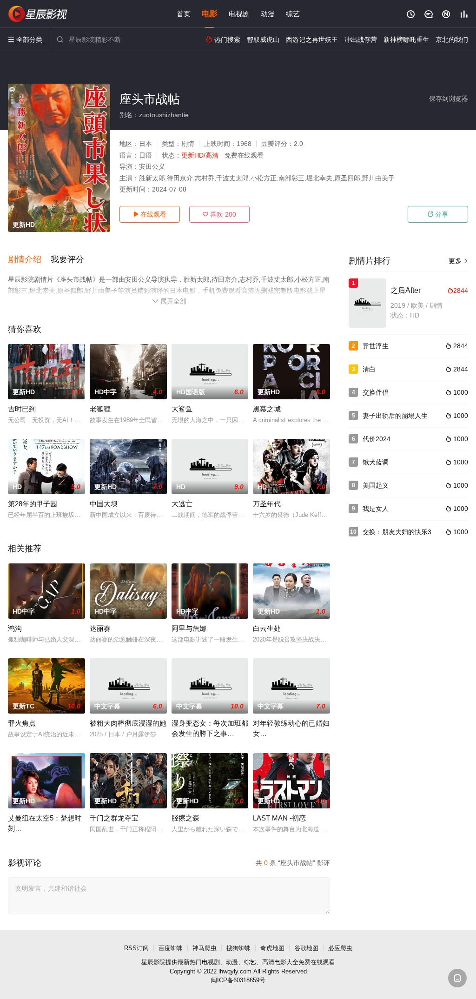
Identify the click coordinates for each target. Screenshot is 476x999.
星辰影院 (153, 962)
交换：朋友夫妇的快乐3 (397, 532)
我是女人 (376, 508)
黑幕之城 (267, 409)
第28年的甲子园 (32, 504)
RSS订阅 (136, 948)
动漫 (268, 14)
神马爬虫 (204, 948)
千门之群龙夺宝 (114, 818)
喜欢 (219, 214)
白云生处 (267, 628)
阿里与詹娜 (189, 628)
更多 (458, 261)
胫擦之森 (185, 818)
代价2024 (376, 439)
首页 (184, 14)
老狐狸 (100, 409)
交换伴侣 (376, 392)
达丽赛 (100, 628)
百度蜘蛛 (171, 948)
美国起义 (376, 485)
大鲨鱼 (182, 409)
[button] (29, 260)
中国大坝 (104, 504)
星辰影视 (38, 14)
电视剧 (239, 14)
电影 (210, 13)
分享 (438, 214)
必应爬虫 (340, 948)
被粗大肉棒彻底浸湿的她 (128, 723)
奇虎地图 (272, 948)
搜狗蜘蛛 (238, 948)
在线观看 (149, 214)
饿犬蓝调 (376, 462)
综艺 (293, 14)
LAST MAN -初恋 (279, 818)
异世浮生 (376, 346)
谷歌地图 (306, 948)
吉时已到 (22, 409)
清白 (369, 369)
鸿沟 (15, 628)
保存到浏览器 (448, 98)
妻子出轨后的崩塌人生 (395, 415)
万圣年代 (267, 504)
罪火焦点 (22, 723)
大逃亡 (182, 504)
